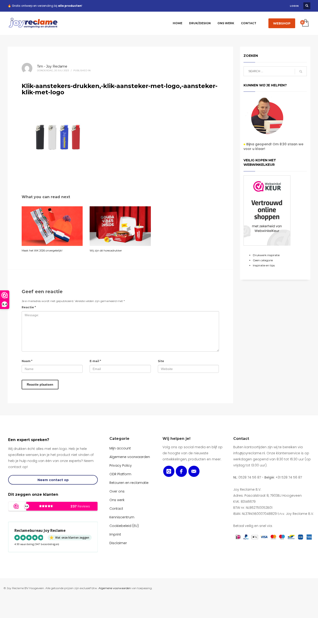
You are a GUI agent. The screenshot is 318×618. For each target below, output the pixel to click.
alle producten (69, 6)
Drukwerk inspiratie (266, 255)
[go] (301, 71)
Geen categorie (263, 260)
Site (161, 361)
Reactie (29, 307)
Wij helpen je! (176, 438)
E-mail (95, 361)
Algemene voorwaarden (114, 588)
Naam (27, 361)
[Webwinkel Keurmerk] (267, 210)
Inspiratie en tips (264, 265)
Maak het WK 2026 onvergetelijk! (42, 250)
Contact (241, 438)
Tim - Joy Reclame (52, 66)
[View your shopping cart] (305, 23)
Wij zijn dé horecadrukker (106, 250)
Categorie (119, 438)
